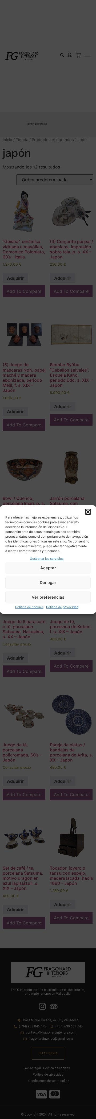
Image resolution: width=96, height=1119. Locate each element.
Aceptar (48, 567)
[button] (88, 512)
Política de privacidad (62, 607)
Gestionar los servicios (46, 559)
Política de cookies (29, 607)
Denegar (48, 582)
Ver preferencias (48, 597)
